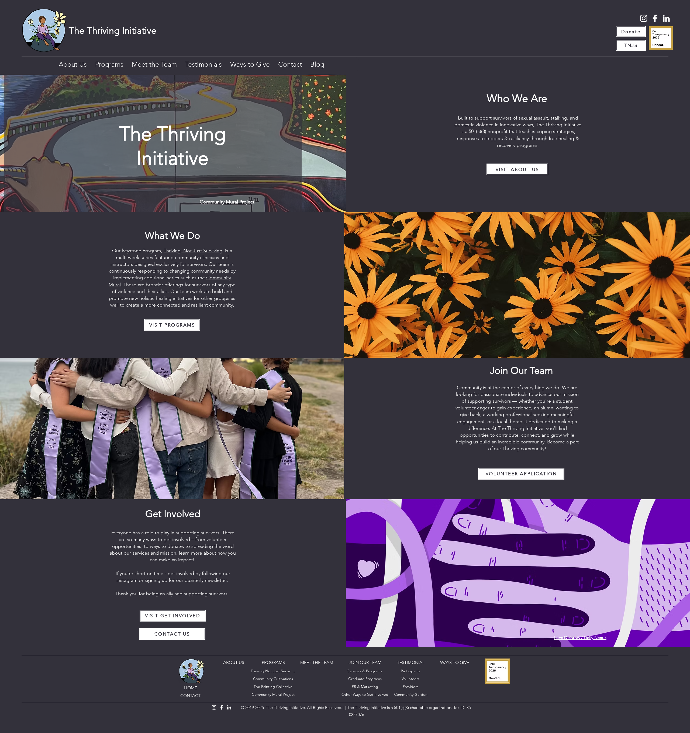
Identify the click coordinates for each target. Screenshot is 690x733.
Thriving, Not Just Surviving (193, 251)
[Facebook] (655, 18)
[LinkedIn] (666, 18)
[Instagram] (643, 18)
